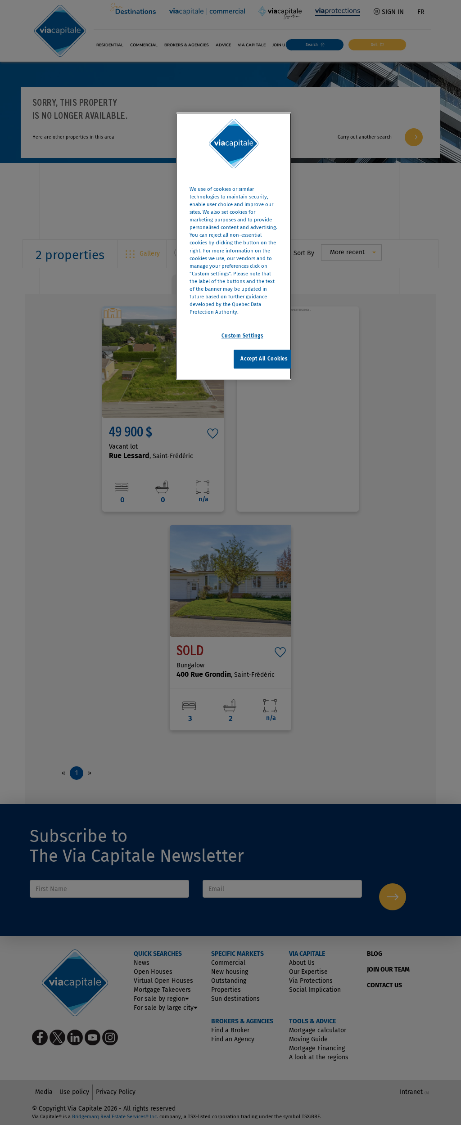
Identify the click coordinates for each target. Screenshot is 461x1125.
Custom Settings (242, 336)
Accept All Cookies (263, 359)
